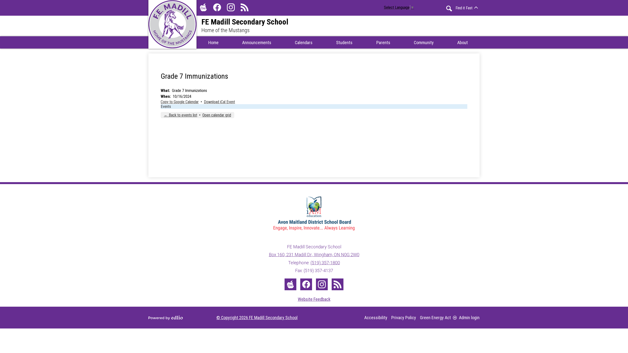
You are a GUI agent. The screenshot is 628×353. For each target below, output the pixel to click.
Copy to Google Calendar (180, 102)
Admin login (469, 317)
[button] (257, 42)
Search (449, 9)
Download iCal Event (219, 102)
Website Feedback (314, 299)
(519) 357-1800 (325, 262)
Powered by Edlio (165, 317)
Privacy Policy (403, 317)
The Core (203, 7)
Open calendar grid (216, 115)
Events (166, 106)
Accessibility (375, 317)
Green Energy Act (435, 317)
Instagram (231, 7)
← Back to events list (180, 115)
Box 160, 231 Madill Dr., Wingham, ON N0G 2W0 (314, 254)
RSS (244, 7)
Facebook (217, 7)
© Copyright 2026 (257, 317)
